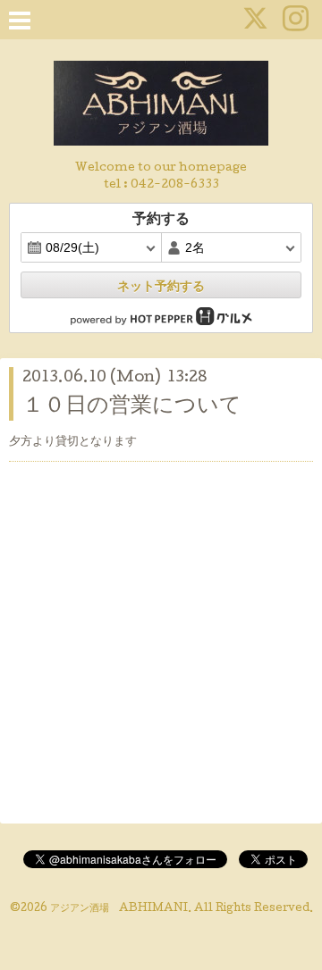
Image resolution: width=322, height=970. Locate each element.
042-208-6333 (175, 185)
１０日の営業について (132, 407)
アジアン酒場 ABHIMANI (119, 909)
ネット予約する (161, 286)
